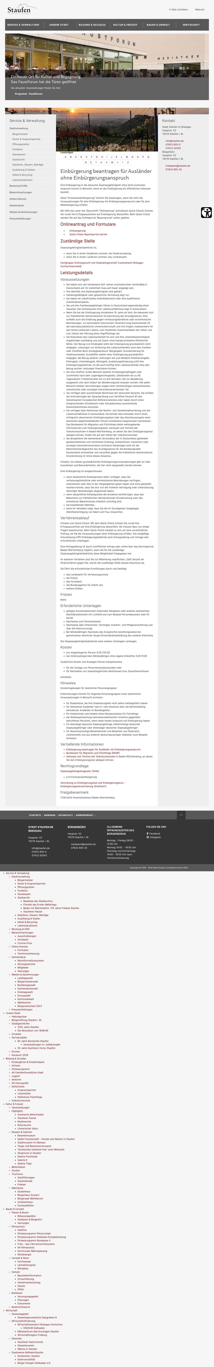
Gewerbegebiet (20, 1313)
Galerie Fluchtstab (27, 1156)
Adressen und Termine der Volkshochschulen (90, 756)
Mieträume (17, 1188)
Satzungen (23, 971)
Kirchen (16, 1051)
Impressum (49, 815)
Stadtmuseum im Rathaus (31, 1142)
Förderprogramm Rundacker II (33, 1240)
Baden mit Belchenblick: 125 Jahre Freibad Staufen (51, 908)
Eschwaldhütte (25, 1205)
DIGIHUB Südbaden (34, 1327)
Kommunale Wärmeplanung (32, 1250)
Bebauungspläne (26, 1215)
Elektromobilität (26, 1359)
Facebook (154, 833)
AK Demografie (20, 1083)
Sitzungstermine (26, 964)
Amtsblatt (22, 939)
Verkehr (16, 1271)
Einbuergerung (78, 230)
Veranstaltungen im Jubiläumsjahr (41, 1044)
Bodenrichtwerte (21, 1306)
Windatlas (22, 1268)
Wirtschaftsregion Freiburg (32, 1334)
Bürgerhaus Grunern (28, 1195)
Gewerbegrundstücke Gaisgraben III (37, 1317)
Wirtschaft (191, 24)
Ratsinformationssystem (30, 960)
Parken (21, 1285)
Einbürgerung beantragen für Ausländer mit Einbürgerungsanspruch (103, 749)
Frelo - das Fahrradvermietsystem (36, 1243)
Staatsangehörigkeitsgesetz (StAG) (79, 771)
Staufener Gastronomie (30, 1341)
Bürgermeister (20, 134)
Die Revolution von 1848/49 (32, 1030)
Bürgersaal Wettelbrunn (30, 1198)
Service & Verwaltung (23, 24)
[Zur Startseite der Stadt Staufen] (22, 9)
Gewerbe (17, 1338)
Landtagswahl (25, 978)
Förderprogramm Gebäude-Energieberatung (41, 1236)
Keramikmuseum (26, 1135)
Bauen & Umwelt (158, 24)
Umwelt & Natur (20, 1257)
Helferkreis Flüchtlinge (29, 1097)
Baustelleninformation (29, 1275)
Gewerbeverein (25, 1345)
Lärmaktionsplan (26, 1264)
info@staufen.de (175, 140)
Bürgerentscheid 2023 (29, 1006)
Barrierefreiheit (84, 815)
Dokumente (23, 1303)
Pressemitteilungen (20, 218)
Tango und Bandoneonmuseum (34, 1146)
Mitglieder (23, 967)
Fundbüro (17, 149)
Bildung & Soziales (92, 24)
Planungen (23, 1299)
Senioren (16, 1079)
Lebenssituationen (22, 179)
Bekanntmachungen (20, 192)
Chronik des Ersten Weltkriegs (39, 904)
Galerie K (22, 1160)
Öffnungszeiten (20, 144)
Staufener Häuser (32, 911)
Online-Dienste (17, 198)
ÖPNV (20, 1289)
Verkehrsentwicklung (28, 1282)
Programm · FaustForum (29, 93)
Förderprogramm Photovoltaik (34, 1233)
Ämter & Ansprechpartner (26, 139)
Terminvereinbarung (28, 953)
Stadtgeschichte (21, 1023)
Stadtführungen (26, 1177)
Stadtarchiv (18, 159)
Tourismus (17, 1174)
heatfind (21, 1229)
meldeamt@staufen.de (178, 165)
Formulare (22, 950)
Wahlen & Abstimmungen (23, 212)
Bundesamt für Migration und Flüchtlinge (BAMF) (93, 752)
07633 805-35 (174, 169)
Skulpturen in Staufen (29, 1153)
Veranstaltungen (20, 1107)
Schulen (16, 1065)
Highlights (17, 1111)
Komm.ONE (183, 868)
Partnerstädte (19, 1037)
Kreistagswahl (25, 992)
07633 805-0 (173, 144)
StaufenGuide (24, 1181)
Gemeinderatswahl (27, 988)
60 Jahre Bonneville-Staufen (33, 1041)
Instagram (155, 837)
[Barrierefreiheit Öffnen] (206, 212)
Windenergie (24, 1254)
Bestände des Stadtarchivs (38, 901)
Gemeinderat (16, 205)
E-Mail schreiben (178, 9)
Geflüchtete (18, 1086)
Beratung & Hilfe (18, 185)
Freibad (21, 1184)
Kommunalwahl (25, 999)
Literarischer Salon (27, 1128)
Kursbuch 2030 (20, 1055)
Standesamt (18, 154)
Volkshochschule (21, 1100)
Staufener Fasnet (26, 1118)
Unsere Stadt (59, 24)
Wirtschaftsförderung (23, 1320)
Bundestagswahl (26, 985)
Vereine (16, 1170)
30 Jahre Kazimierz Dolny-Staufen (36, 1048)
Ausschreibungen (26, 936)
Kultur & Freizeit (125, 24)
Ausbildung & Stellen (23, 169)
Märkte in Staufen (27, 1348)
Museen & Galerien (22, 1132)
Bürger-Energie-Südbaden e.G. (34, 1362)
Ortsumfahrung (25, 1278)
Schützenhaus (25, 1201)
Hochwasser (24, 1261)
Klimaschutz (18, 1226)
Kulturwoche (24, 1125)
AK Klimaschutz (26, 1247)
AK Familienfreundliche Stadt (27, 1072)
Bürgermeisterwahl (27, 981)
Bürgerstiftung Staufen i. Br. (27, 1020)
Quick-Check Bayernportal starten (88, 234)
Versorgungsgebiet (27, 1296)
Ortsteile (16, 1034)
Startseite (13, 111)
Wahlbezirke (24, 1002)
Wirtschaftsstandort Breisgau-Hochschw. (40, 1324)
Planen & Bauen (20, 1212)
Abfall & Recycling (22, 174)
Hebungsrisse (19, 1016)
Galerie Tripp (24, 1163)
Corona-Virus (24, 943)
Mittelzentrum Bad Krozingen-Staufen (38, 1331)
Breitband (17, 1292)
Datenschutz (66, 815)
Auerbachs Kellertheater (30, 1114)
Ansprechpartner (26, 1090)
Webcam (200, 9)
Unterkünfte (24, 1093)
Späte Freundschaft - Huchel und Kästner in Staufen (46, 1139)
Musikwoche (24, 1121)
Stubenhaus (23, 1191)
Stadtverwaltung (50, 111)
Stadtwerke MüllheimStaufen (27, 1352)
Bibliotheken (18, 1167)
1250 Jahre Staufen (28, 1027)
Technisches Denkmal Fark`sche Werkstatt (40, 1149)
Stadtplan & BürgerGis (29, 1219)
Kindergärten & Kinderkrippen (28, 1062)
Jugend (16, 1076)
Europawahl (23, 995)
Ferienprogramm (21, 1069)
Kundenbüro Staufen (28, 1355)
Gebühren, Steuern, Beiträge (27, 164)
